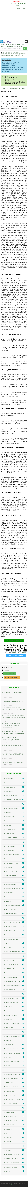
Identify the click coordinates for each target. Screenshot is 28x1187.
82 (8, 670)
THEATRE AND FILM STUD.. (12, 1146)
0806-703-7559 (19, 652)
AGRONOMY (8, 812)
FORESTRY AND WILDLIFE (12, 939)
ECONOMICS (8, 897)
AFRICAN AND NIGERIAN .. (12, 795)
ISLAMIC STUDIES (10, 990)
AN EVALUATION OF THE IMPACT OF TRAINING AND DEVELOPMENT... (14, 747)
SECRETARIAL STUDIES (11, 1120)
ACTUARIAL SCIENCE (10, 783)
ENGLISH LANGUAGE (10, 909)
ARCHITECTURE (9, 821)
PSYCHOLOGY (9, 1082)
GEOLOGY (8, 947)
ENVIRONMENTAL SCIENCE (12, 918)
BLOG (15, 46)
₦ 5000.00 (10, 668)
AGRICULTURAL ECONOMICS (13, 800)
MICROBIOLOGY (9, 1044)
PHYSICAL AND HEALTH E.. (12, 1061)
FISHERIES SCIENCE (10, 930)
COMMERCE (8, 880)
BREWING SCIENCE (10, 846)
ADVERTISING (9, 791)
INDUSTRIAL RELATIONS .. (12, 977)
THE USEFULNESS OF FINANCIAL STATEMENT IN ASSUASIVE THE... (14, 709)
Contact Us (24, 8)
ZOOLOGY (8, 1171)
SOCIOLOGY (8, 1129)
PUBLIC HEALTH (9, 1091)
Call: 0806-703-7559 (10, 673)
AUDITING (8, 825)
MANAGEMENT (9, 1011)
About (18, 8)
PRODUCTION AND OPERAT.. (13, 1074)
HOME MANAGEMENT (11, 968)
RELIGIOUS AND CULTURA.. (12, 1108)
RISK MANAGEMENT (10, 1112)
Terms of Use (14, 1184)
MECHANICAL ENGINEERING (12, 1032)
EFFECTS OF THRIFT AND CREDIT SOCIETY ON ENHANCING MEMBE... (13, 693)
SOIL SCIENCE (9, 1133)
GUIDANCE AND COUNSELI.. (12, 952)
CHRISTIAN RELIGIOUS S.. (12, 871)
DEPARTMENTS (16, 44)
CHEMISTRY (8, 867)
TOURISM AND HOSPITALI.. (12, 1154)
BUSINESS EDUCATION (11, 863)
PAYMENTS (10, 46)
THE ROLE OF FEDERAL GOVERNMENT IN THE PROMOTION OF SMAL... (13, 717)
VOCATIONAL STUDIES (11, 1167)
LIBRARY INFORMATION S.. (12, 1002)
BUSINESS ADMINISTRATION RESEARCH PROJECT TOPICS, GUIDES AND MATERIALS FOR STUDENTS (13, 53)
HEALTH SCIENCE (10, 960)
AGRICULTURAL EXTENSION (12, 804)
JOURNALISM (8, 994)
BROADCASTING (9, 850)
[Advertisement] (14, 25)
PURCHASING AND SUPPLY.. (12, 1099)
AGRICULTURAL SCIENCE (12, 808)
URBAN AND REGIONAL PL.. (12, 1163)
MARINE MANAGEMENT (11, 1015)
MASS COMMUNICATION (12, 1023)
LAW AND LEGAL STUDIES (12, 998)
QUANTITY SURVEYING (11, 1103)
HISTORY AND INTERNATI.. (12, 964)
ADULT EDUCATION (10, 787)
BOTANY (7, 842)
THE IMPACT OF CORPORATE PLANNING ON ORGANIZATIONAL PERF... (11, 725)
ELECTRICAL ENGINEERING (12, 905)
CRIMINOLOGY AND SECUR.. (12, 888)
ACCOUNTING (9, 778)
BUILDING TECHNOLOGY (12, 854)
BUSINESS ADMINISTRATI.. (12, 859)
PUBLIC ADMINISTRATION (12, 1087)
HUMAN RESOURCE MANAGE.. (13, 973)
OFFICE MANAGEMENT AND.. (13, 1049)
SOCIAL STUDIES (9, 1125)
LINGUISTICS (8, 1006)
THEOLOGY (8, 1150)
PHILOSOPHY (9, 1057)
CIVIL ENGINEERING (10, 876)
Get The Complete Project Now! (14, 88)
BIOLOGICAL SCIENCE (11, 838)
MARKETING (8, 1019)
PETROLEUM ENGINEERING (12, 1053)
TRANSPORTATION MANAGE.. (13, 1158)
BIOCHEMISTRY (9, 833)
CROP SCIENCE (9, 892)
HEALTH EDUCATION (11, 956)
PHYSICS (7, 1065)
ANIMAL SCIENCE (10, 816)
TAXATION (8, 1141)
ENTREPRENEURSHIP (11, 914)
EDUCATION (8, 901)
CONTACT (20, 46)
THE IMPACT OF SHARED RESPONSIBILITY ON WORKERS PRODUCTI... (10, 739)
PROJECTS (8, 44)
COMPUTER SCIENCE (10, 884)
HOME (3, 44)
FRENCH (7, 943)
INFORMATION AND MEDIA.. (12, 981)
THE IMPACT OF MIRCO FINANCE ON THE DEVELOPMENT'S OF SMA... (13, 701)
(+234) (18, 4)
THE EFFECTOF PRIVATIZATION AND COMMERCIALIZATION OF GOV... (13, 754)
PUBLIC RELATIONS (10, 1095)
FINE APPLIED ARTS (10, 926)
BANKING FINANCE (10, 829)
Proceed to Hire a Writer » (15, 656)
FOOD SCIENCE (9, 935)
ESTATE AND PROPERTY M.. (12, 922)
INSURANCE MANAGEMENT (12, 985)
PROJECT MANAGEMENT (11, 1078)
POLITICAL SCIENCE (10, 1070)
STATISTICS (8, 1137)
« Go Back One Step (7, 52)
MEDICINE (8, 1040)
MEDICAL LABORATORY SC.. (12, 1036)
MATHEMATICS (9, 1028)
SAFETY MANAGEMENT (11, 1116)
